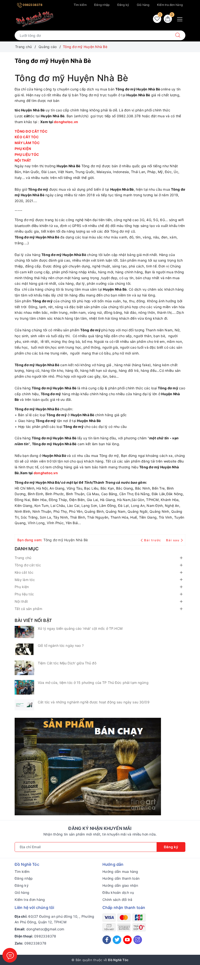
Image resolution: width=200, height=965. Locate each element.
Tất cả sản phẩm (28, 609)
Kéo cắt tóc (24, 572)
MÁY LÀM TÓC (27, 143)
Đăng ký (123, 5)
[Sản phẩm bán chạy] (88, 766)
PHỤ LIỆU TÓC (27, 154)
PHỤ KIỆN (23, 149)
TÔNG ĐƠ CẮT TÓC (31, 131)
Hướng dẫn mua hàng (120, 871)
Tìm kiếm (80, 5)
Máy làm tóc (25, 580)
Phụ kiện (22, 587)
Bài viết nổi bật (33, 620)
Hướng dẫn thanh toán (121, 878)
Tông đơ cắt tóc (28, 565)
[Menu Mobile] (181, 18)
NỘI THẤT (23, 160)
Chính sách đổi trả (117, 899)
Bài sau (173, 540)
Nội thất (21, 601)
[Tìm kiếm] (177, 35)
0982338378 (32, 5)
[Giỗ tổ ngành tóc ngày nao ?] (24, 649)
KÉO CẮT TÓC (27, 137)
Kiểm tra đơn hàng (170, 5)
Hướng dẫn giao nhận (120, 885)
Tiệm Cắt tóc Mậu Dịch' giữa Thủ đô (67, 663)
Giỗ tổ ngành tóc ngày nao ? (61, 645)
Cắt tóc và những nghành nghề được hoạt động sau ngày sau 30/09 (94, 702)
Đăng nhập (102, 5)
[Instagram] (137, 939)
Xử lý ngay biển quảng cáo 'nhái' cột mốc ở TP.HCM (80, 628)
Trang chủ (23, 558)
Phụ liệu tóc (24, 594)
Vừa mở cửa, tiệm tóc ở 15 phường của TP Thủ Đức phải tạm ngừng (93, 682)
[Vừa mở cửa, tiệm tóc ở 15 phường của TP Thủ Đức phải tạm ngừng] (24, 687)
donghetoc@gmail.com (45, 929)
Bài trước (153, 540)
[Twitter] (117, 939)
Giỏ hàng (143, 5)
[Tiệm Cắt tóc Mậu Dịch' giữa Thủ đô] (24, 667)
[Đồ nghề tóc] (35, 19)
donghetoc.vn (66, 122)
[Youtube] (127, 939)
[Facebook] (106, 939)
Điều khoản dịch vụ (118, 892)
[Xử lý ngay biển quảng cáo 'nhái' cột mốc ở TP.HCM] (24, 632)
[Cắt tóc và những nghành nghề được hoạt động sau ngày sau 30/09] (24, 704)
